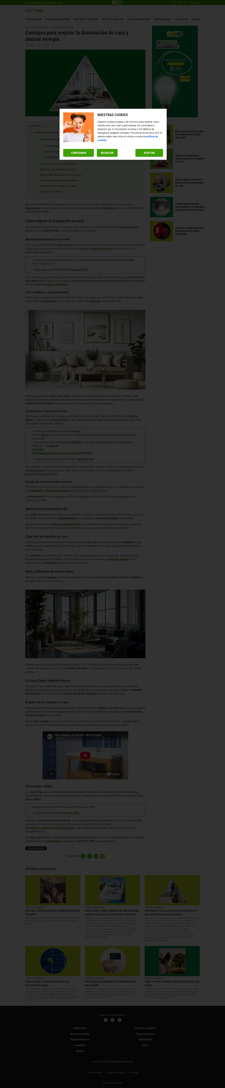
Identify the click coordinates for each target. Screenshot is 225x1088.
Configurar (78, 152)
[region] (113, 134)
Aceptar (149, 152)
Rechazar (107, 152)
